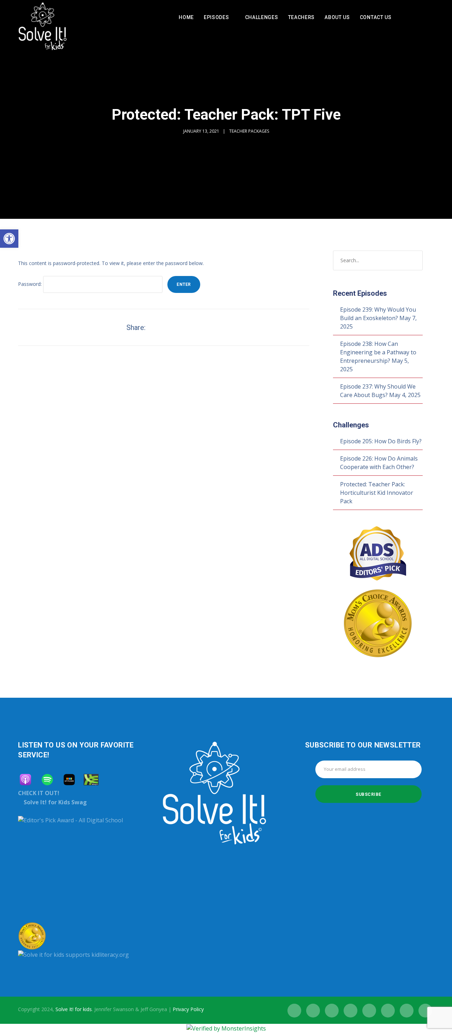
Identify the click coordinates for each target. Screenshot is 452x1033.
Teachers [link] (301, 17)
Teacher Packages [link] (249, 131)
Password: (30, 284)
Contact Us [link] (376, 17)
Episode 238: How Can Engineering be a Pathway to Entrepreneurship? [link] (378, 352)
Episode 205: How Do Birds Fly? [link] (381, 441)
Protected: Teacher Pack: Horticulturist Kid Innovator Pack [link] (376, 492)
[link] (9, 238)
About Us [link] (337, 17)
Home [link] (186, 17)
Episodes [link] (216, 17)
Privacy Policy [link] (188, 1009)
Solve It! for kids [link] (73, 1009)
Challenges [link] (261, 17)
